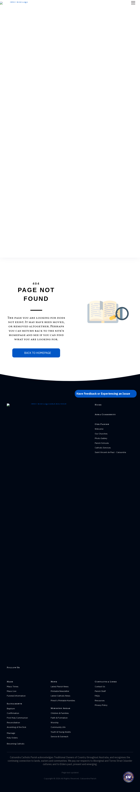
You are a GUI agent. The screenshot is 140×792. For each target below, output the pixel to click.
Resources (100, 700)
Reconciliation (13, 722)
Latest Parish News (60, 686)
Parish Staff (100, 691)
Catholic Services (103, 447)
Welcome (99, 429)
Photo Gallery (101, 438)
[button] (106, 393)
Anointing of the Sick (16, 727)
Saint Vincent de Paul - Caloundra (110, 452)
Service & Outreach (59, 736)
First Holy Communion (17, 717)
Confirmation (13, 713)
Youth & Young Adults (61, 732)
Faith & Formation (59, 717)
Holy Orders (12, 737)
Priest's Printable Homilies (63, 700)
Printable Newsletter (60, 691)
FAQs (97, 695)
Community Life (58, 727)
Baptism (11, 708)
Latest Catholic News (60, 695)
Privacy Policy (101, 705)
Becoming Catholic (15, 743)
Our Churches (101, 433)
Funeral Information (16, 695)
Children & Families (60, 713)
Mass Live (11, 691)
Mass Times (12, 686)
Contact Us (100, 686)
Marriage (11, 733)
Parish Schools (102, 443)
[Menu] (133, 3)
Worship (55, 722)
